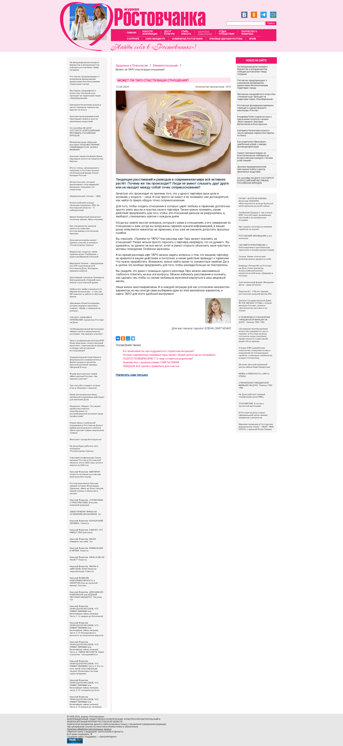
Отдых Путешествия (226, 32)
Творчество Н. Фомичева (249, 32)
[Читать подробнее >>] (135, 50)
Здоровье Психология (205, 33)
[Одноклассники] (123, 338)
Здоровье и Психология (132, 65)
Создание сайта (75, 736)
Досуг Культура (169, 32)
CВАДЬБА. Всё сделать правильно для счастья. (151, 366)
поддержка (90, 736)
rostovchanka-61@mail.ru (110, 731)
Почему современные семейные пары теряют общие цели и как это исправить (169, 354)
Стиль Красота (186, 32)
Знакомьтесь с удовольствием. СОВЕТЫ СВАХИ (151, 362)
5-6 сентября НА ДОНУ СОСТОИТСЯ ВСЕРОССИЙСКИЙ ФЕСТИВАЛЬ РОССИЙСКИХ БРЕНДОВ (255, 180)
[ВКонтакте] (118, 338)
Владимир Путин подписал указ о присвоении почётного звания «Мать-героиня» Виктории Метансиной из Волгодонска (254, 120)
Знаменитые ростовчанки (187, 39)
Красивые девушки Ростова (225, 39)
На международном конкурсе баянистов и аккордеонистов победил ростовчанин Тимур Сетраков (252, 70)
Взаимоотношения (165, 65)
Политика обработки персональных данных (89, 729)
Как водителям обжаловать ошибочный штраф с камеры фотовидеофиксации (251, 144)
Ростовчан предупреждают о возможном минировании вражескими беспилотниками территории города (252, 84)
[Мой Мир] (128, 338)
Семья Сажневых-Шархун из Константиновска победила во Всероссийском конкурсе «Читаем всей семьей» (255, 157)
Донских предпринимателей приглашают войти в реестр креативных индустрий (251, 169)
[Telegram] (133, 338)
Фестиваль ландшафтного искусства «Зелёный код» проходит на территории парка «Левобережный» (256, 96)
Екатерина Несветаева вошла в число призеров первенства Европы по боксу (255, 133)
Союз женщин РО (155, 39)
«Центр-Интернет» (108, 736)
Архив (252, 39)
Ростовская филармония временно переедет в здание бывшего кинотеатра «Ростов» (255, 108)
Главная (131, 32)
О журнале (133, 39)
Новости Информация (149, 32)
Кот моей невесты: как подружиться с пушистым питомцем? (158, 351)
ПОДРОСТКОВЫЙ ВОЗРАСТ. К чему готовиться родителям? (158, 358)
